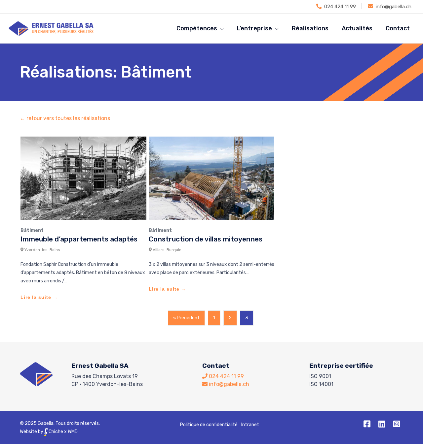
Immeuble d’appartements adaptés (78, 239)
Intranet (250, 425)
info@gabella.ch (393, 7)
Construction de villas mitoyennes (205, 239)
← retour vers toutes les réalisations (65, 118)
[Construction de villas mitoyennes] (212, 178)
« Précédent (186, 318)
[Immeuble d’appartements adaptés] (83, 178)
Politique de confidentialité (209, 425)
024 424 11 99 (340, 7)
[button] (366, 423)
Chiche (55, 431)
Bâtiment (32, 230)
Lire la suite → (39, 297)
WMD (73, 431)
